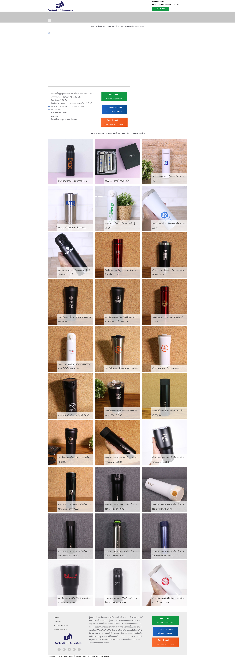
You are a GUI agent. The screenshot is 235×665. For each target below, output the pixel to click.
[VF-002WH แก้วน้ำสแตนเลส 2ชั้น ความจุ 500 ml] (164, 208)
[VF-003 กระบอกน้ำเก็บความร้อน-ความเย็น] (164, 161)
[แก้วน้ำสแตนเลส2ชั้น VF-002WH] (164, 349)
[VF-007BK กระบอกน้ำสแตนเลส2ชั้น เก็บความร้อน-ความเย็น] (70, 255)
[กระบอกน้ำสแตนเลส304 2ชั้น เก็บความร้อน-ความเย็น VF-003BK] (70, 489)
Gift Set (80, 15)
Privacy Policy (60, 629)
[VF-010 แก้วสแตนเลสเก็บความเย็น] (70, 208)
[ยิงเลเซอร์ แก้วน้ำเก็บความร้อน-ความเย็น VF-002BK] (70, 302)
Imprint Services (61, 625)
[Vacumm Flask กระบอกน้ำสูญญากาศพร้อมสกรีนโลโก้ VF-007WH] (70, 349)
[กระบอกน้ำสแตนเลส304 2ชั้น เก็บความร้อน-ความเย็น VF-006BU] (164, 536)
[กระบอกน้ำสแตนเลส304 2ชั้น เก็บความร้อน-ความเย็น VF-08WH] (164, 489)
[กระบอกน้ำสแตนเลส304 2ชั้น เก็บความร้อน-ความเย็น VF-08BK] (117, 489)
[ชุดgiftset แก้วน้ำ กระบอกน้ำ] (117, 161)
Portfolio (94, 15)
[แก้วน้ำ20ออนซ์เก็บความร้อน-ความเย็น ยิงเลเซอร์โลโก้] (164, 255)
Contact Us (110, 15)
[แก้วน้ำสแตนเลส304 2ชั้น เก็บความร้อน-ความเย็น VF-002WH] (164, 583)
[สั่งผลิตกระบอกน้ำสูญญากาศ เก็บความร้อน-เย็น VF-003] (117, 255)
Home (53, 15)
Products (66, 15)
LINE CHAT (160, 9)
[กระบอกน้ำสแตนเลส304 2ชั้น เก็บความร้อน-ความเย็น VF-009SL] (117, 536)
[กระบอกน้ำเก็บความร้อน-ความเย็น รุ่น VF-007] (117, 208)
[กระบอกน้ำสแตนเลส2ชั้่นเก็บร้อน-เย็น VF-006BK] (164, 396)
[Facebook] (59, 649)
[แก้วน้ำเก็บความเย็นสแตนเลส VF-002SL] (117, 349)
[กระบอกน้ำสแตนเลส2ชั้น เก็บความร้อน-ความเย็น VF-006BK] (117, 442)
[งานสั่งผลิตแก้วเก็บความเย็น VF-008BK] (70, 396)
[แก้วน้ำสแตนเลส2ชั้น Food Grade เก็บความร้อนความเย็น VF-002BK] (117, 302)
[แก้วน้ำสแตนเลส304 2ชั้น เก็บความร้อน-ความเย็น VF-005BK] (164, 442)
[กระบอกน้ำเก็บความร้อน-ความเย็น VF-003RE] (164, 302)
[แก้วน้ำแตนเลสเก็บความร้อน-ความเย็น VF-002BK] (70, 442)
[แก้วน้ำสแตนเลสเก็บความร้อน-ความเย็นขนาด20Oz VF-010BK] (117, 396)
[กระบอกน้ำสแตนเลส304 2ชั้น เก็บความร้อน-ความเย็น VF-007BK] (117, 583)
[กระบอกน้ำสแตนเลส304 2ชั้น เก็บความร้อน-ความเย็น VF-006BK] (70, 536)
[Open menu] (49, 20)
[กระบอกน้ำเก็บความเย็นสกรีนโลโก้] (70, 161)
